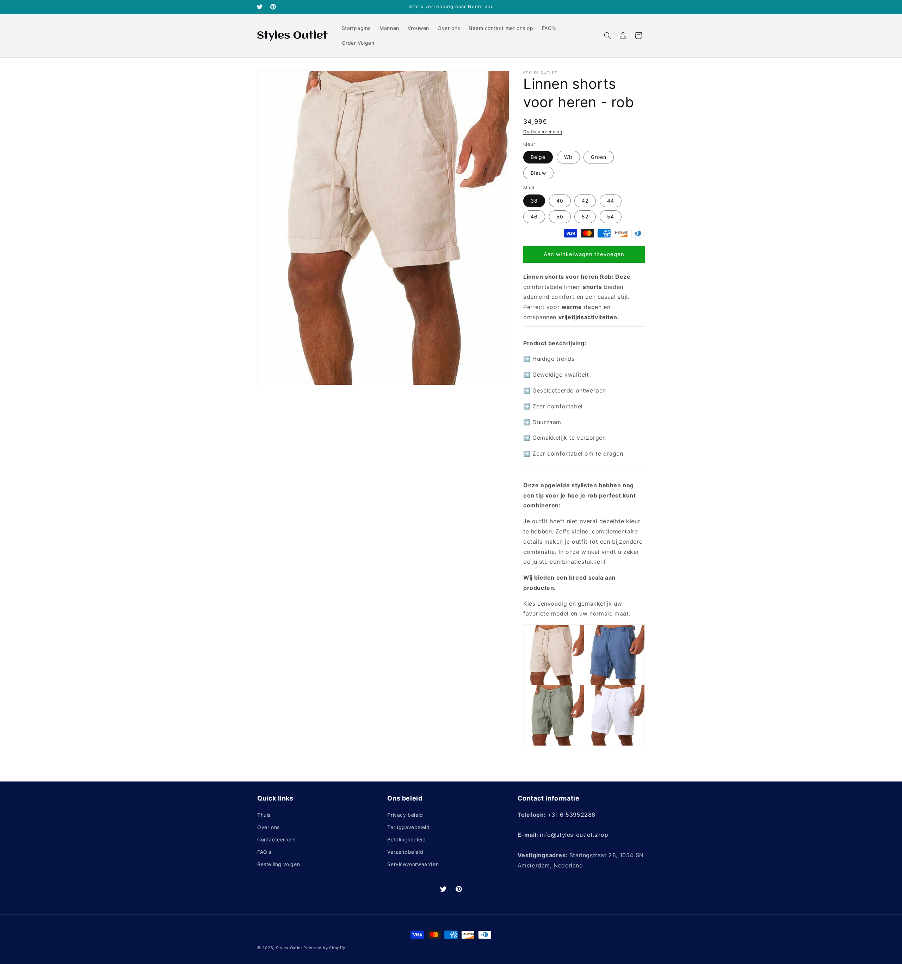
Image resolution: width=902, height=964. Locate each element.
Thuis (264, 815)
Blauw (538, 173)
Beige (538, 157)
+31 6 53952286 (571, 814)
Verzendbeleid (405, 852)
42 (585, 201)
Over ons (268, 827)
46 (534, 217)
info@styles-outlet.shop (574, 834)
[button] (607, 35)
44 (610, 201)
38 (534, 201)
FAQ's (264, 852)
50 (559, 217)
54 (610, 217)
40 (559, 201)
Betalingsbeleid (406, 839)
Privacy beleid (405, 815)
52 (585, 217)
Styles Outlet (289, 947)
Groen (598, 157)
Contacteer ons (276, 839)
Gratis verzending (542, 131)
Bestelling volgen (278, 864)
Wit (568, 157)
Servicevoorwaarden (413, 864)
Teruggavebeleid (408, 827)
